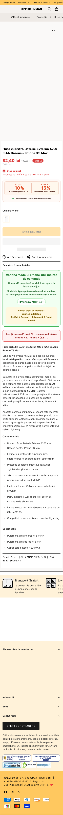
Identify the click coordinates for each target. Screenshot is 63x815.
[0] (56, 9)
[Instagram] (12, 792)
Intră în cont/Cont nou (14, 721)
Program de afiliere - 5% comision (21, 744)
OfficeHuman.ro (20, 17)
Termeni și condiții (37, 689)
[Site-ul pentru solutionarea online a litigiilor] (46, 760)
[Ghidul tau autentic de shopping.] (44, 766)
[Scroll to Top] (57, 797)
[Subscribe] (56, 681)
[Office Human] (32, 9)
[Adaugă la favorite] (53, 30)
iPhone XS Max (31, 301)
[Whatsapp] (19, 792)
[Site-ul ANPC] (17, 760)
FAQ (5, 738)
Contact (7, 733)
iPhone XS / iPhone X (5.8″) (31, 337)
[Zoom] (51, 71)
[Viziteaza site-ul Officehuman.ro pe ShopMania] (12, 766)
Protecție (41, 17)
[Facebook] (5, 792)
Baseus (14, 557)
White (6, 219)
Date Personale (11, 727)
